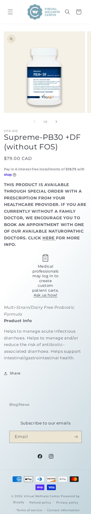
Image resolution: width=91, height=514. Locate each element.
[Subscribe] (75, 437)
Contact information (63, 510)
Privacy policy (67, 502)
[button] (10, 12)
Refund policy (40, 502)
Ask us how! (45, 295)
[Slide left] (35, 122)
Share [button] (15, 373)
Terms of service (29, 510)
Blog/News (19, 404)
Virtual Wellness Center (42, 496)
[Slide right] (56, 122)
